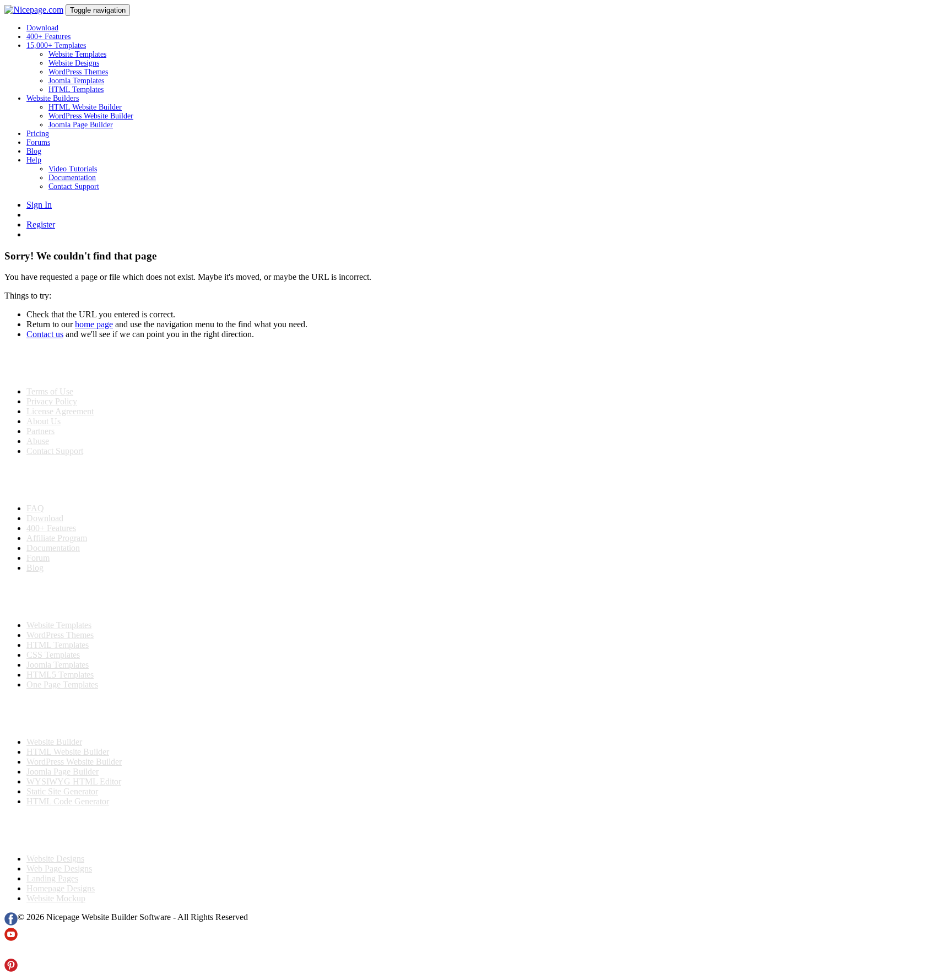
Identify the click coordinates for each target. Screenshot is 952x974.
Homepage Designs (60, 888)
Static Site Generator (62, 791)
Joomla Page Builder (80, 125)
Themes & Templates (62, 596)
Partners (40, 431)
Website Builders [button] (52, 98)
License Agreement (60, 411)
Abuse (37, 441)
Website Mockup (55, 898)
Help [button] (33, 160)
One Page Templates (62, 684)
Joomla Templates (76, 81)
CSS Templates (53, 654)
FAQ (35, 508)
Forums (38, 142)
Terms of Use (49, 391)
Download (42, 28)
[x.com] (11, 953)
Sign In (39, 204)
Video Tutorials (72, 169)
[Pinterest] (11, 968)
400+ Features (48, 37)
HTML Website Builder (85, 107)
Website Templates (77, 54)
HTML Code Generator (67, 801)
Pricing (37, 133)
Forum (38, 557)
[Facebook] (11, 922)
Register (40, 224)
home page (94, 324)
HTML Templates (76, 89)
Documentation (72, 178)
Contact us (44, 334)
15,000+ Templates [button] (56, 45)
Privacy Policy (51, 401)
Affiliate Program (56, 538)
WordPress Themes (78, 72)
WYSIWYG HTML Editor (73, 781)
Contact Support (73, 186)
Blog (33, 151)
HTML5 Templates (60, 674)
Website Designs (73, 63)
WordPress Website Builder (90, 116)
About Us (43, 421)
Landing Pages (52, 878)
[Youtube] (11, 938)
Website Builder (54, 741)
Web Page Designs (59, 868)
